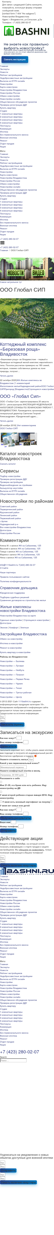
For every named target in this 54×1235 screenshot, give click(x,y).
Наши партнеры (8, 572)
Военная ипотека (8, 137)
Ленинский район (8, 515)
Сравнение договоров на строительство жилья (23, 600)
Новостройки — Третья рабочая (16, 692)
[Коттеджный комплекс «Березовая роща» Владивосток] (27, 318)
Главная (4, 66)
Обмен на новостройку (11, 638)
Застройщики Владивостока (23, 633)
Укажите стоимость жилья (14, 759)
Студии (3, 110)
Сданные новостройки (11, 619)
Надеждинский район (30, 386)
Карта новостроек (8, 86)
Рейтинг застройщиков (11, 74)
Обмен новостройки (10, 95)
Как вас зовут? (8, 737)
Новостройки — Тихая (11, 687)
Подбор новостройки (10, 476)
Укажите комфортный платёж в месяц (20, 770)
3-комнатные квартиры (11, 119)
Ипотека (4, 131)
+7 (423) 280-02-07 (9, 238)
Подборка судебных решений (14, 597)
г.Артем (4, 521)
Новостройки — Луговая (12, 665)
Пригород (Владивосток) (16, 389)
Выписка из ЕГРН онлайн (12, 80)
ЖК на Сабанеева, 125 (30, 545)
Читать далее (6, 375)
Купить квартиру (8, 107)
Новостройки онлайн (10, 98)
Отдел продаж (7, 143)
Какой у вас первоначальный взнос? (19, 763)
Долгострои (5, 530)
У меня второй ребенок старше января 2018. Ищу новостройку (26, 796)
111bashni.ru (24, 701)
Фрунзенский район (9, 512)
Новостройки (6, 83)
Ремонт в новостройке (11, 647)
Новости (4, 71)
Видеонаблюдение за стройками (16, 484)
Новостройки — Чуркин (11, 683)
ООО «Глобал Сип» (20, 396)
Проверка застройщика (11, 482)
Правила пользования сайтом (14, 576)
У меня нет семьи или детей (15, 805)
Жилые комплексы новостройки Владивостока (22, 608)
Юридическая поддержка (12, 592)
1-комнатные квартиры (11, 113)
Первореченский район (11, 509)
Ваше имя (5, 822)
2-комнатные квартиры (11, 116)
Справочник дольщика (18, 587)
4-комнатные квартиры (11, 122)
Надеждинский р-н (9, 524)
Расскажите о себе (10, 778)
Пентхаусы (5, 125)
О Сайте (4, 567)
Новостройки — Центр (11, 696)
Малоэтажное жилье (10, 386)
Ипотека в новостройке (11, 643)
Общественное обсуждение (13, 493)
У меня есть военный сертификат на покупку (26, 801)
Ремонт (3, 140)
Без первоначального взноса (14, 134)
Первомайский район (10, 518)
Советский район (8, 506)
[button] (27, 150)
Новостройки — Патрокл (12, 674)
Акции (3, 146)
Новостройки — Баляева (12, 661)
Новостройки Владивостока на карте (18, 615)
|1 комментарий (22, 383)
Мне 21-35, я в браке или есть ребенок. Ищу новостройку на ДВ (23, 787)
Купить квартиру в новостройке (15, 652)
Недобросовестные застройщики (16, 77)
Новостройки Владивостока (13, 89)
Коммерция (5, 128)
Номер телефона (9, 826)
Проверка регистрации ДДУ (13, 104)
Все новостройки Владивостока (15, 527)
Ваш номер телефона (11, 742)
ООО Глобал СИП (9, 428)
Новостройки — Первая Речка (14, 678)
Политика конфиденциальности (15, 581)
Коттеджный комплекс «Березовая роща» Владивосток (23, 349)
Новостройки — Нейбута (12, 670)
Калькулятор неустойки (11, 487)
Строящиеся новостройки (41, 389)
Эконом (4, 627)
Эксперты (4, 68)
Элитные (24, 627)
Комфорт (13, 627)
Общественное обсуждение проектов (18, 101)
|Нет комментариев (26, 425)
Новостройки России (10, 92)
